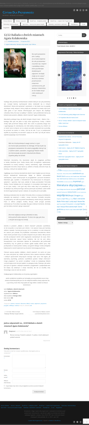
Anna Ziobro (69, 173)
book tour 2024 (67, 179)
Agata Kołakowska (11, 44)
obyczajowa (73, 189)
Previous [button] (59, 75)
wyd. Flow (70, 198)
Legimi (82, 181)
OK (83, 35)
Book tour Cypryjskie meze (66, 156)
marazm (17, 303)
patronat (81, 189)
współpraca (63, 195)
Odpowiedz (46, 340)
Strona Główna (7, 21)
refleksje (11, 305)
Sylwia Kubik (72, 192)
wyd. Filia (65, 199)
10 (63, 170)
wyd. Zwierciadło (74, 209)
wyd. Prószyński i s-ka (70, 204)
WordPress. (58, 420)
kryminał (77, 181)
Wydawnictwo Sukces (64, 136)
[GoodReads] (80, 10)
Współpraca (74, 24)
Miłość (28, 303)
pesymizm (43, 303)
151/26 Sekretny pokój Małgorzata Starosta (71, 114)
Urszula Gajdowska (81, 192)
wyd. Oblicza (32, 44)
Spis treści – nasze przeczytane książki (33, 24)
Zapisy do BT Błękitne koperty (76, 148)
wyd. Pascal (60, 204)
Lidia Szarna (62, 148)
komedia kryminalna (68, 181)
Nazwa (6, 371)
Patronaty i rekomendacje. (10, 24)
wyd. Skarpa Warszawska (65, 207)
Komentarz (6, 357)
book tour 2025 (76, 178)
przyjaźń (6, 305)
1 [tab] (67, 98)
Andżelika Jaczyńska (13, 41)
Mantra (51, 420)
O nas (83, 24)
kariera (13, 303)
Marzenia (23, 303)
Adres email (6, 376)
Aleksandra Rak (67, 170)
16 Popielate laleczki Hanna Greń (68, 117)
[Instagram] (77, 10)
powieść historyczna (62, 192)
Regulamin (6, 27)
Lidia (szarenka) (63, 151)
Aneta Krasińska (74, 170)
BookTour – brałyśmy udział (38, 21)
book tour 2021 (69, 176)
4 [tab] (73, 98)
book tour (61, 176)
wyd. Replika (81, 204)
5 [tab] (75, 98)
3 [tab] (71, 98)
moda (32, 303)
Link (31, 305)
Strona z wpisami (21, 21)
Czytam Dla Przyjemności (18, 12)
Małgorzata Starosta (65, 189)
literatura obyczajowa (22, 44)
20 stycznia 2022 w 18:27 (24, 331)
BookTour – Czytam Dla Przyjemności (61, 21)
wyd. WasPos (66, 209)
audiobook (77, 173)
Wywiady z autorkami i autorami (57, 24)
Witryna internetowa (6, 381)
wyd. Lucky (69, 201)
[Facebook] (74, 10)
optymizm (37, 303)
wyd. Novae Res (79, 201)
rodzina (17, 305)
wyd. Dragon (75, 195)
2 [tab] (69, 98)
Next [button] (84, 75)
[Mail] (86, 10)
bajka (82, 173)
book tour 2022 (78, 176)
